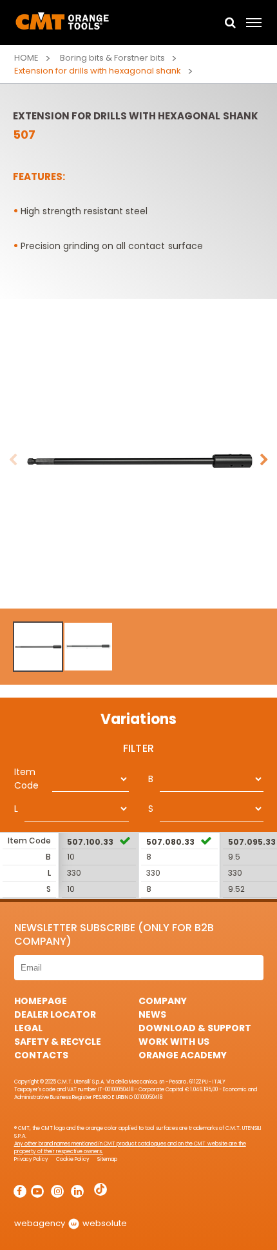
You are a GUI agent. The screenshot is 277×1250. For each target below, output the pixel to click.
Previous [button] (12, 460)
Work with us (173, 1041)
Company (162, 1000)
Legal (28, 1028)
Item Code (26, 778)
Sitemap (107, 1159)
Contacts (41, 1055)
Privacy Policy (31, 1159)
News (152, 1014)
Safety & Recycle (57, 1041)
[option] (138, 460)
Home (26, 58)
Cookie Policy (73, 1159)
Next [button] (264, 460)
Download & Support (194, 1028)
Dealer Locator (55, 1014)
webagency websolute (70, 1223)
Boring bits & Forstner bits (112, 58)
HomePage (40, 1000)
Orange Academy (182, 1055)
